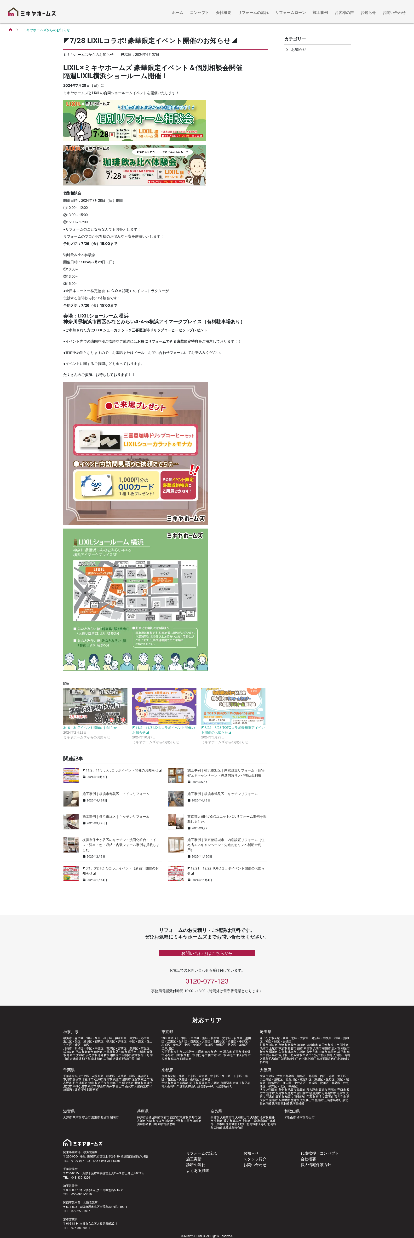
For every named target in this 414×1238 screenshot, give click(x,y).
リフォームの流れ (253, 12)
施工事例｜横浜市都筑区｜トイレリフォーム (116, 793)
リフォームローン (290, 12)
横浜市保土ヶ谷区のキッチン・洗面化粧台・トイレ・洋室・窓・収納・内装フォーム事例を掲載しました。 (121, 844)
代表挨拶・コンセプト (320, 1153)
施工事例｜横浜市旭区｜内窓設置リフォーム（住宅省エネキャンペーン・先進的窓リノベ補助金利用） (225, 772)
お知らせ (368, 12)
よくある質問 (197, 1170)
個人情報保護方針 (316, 1164)
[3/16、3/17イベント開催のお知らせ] (95, 706)
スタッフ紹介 (254, 1159)
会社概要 (223, 12)
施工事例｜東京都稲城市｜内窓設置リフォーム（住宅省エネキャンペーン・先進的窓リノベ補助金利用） (225, 844)
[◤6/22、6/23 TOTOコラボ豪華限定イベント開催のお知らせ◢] (233, 706)
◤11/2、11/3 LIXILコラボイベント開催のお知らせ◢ (122, 770)
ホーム (177, 12)
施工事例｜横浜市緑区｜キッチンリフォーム (116, 816)
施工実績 (193, 1159)
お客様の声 (344, 12)
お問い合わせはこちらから (207, 953)
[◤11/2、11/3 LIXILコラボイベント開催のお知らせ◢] (164, 706)
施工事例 (320, 12)
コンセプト (199, 12)
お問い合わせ (394, 12)
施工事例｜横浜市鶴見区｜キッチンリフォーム (222, 793)
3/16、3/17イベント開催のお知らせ (90, 727)
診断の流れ (195, 1164)
